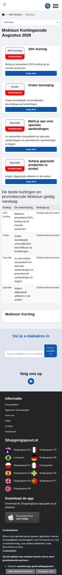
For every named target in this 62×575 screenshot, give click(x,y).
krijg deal (31, 73)
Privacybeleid (11, 404)
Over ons (9, 415)
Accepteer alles (46, 571)
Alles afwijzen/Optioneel (20, 571)
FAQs (8, 420)
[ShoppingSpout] (13, 5)
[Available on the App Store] (22, 517)
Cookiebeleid (9, 550)
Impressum (10, 431)
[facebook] (31, 381)
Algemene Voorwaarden (17, 410)
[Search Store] (47, 6)
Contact (9, 426)
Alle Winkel (15, 14)
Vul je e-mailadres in (50, 351)
